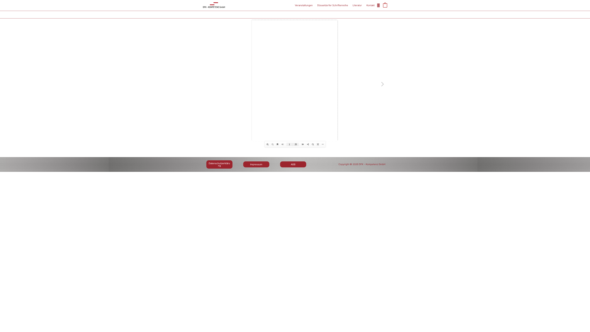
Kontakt (370, 5)
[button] (219, 165)
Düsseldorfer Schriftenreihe (332, 5)
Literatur (357, 5)
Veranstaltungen (304, 5)
